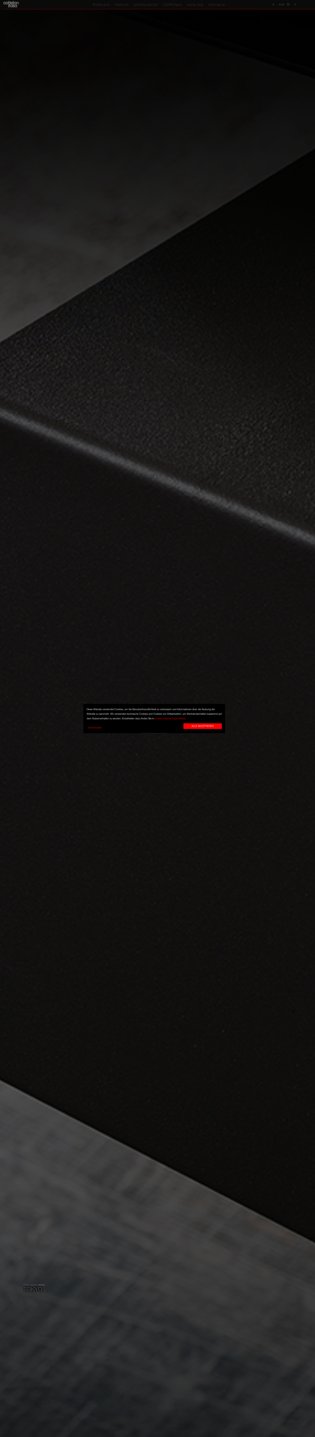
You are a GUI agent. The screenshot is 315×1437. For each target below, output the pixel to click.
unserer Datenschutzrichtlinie (170, 719)
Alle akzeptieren (203, 726)
